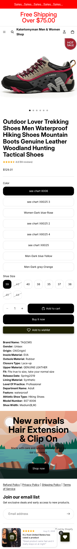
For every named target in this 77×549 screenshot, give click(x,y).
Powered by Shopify (62, 529)
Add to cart (53, 308)
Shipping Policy (51, 484)
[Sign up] (68, 514)
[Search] (12, 32)
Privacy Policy (30, 484)
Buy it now (38, 319)
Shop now (39, 468)
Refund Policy (11, 484)
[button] (18, 162)
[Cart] (72, 32)
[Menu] (4, 32)
